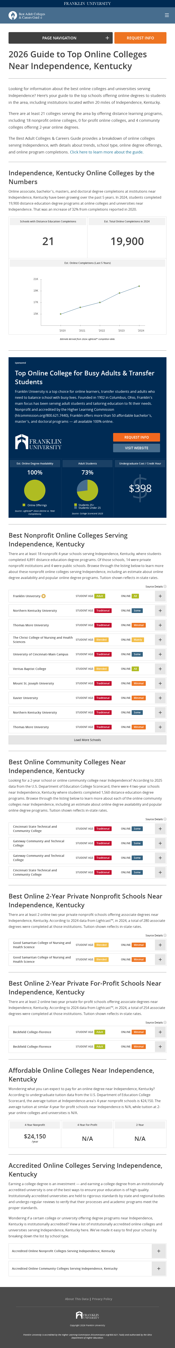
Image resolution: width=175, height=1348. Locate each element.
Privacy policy (102, 1299)
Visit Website (136, 448)
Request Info (136, 437)
